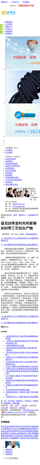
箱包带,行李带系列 (12, 166)
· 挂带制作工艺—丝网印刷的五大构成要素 (21, 397)
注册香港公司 (8, 429)
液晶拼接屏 (32, 429)
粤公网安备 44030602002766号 (16, 412)
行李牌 (32, 433)
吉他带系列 (9, 168)
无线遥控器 (30, 431)
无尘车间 (22, 431)
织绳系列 (8, 175)
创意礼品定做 (27, 438)
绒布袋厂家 (25, 433)
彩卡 (8, 438)
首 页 (3, 401)
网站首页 (8, 22)
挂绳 (11, 405)
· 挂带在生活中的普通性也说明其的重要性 (21, 369)
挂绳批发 (22, 408)
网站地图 (16, 403)
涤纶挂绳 (13, 408)
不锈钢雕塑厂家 (16, 438)
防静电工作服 (13, 436)
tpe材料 (18, 433)
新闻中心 (4, 2)
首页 (15, 215)
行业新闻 (8, 148)
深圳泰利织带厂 (31, 234)
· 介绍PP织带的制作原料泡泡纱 (17, 390)
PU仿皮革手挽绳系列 (13, 180)
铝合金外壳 (7, 431)
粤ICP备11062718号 (30, 410)
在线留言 (8, 31)
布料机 (35, 438)
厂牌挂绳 (24, 405)
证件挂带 (32, 405)
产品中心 (15, 2)
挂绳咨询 (8, 449)
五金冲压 (8, 426)
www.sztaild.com (18, 206)
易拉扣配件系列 (11, 184)
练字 (2, 426)
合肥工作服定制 (25, 436)
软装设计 (28, 426)
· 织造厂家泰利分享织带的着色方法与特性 (21, 366)
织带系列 (8, 173)
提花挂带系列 (10, 159)
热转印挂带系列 (11, 164)
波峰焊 (5, 433)
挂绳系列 (8, 161)
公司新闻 (8, 150)
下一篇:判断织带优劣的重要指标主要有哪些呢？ (20, 245)
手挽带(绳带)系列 (12, 178)
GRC (15, 429)
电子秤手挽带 (10, 171)
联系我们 (26, 2)
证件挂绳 (4, 408)
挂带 (17, 405)
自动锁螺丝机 (22, 429)
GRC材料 (11, 433)
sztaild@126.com (18, 204)
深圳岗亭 (15, 431)
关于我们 (8, 24)
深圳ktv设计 (19, 426)
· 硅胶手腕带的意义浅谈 (14, 346)
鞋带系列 (8, 182)
